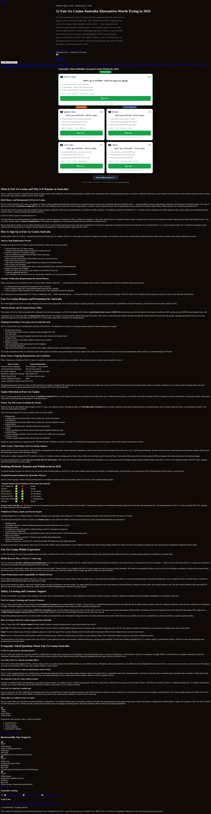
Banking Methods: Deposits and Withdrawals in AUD (158, 64)
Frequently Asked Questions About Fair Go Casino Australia (45, 66)
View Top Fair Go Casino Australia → (69, 50)
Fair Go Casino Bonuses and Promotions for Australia (95, 64)
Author (3, 4)
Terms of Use (16, 804)
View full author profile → (10, 732)
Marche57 (4, 2)
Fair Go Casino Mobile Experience (190, 64)
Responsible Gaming (52, 804)
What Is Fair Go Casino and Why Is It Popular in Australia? (22, 64)
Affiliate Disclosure (28, 804)
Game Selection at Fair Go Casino (126, 64)
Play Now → (105, 98)
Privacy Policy (6, 804)
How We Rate (40, 804)
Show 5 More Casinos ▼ (105, 177)
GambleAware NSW (49, 795)
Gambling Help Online (13, 795)
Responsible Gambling (32, 795)
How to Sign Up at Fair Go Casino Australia (59, 64)
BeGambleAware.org (123, 182)
